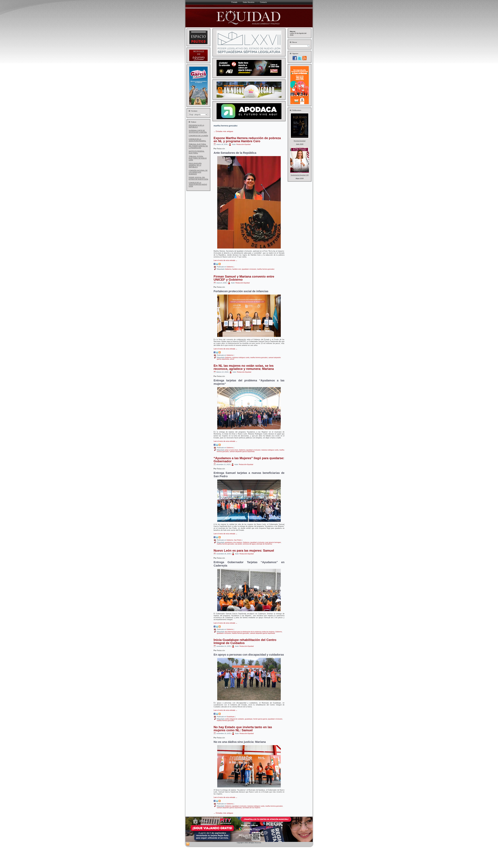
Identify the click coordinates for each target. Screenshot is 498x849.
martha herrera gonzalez (265, 269)
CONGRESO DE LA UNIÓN (198, 136)
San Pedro (237, 540)
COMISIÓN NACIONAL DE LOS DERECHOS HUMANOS (198, 172)
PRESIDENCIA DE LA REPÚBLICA (196, 126)
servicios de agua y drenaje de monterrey (257, 544)
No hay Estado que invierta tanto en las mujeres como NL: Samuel (243, 728)
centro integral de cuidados (234, 719)
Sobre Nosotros (248, 2)
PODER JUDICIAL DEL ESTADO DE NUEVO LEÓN (198, 178)
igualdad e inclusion (249, 269)
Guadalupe (230, 717)
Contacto (263, 2)
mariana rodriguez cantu (241, 357)
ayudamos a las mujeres (233, 542)
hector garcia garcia (260, 719)
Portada (234, 2)
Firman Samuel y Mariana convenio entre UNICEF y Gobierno (244, 278)
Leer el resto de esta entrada (225, 260)
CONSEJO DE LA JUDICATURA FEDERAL (197, 140)
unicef (232, 359)
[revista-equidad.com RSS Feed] (187, 844)
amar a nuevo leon (231, 450)
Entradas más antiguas (223, 131)
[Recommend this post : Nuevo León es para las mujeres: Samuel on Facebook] (215, 627)
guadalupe (249, 719)
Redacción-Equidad (243, 144)
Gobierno (230, 267)
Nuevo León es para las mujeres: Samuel (244, 550)
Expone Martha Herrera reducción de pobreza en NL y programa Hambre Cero (247, 139)
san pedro (238, 544)
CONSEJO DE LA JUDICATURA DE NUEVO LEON (198, 184)
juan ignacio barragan (273, 542)
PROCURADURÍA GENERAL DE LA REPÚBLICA (195, 165)
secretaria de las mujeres (251, 808)
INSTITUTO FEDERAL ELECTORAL (196, 152)
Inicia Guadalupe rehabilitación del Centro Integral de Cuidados (245, 641)
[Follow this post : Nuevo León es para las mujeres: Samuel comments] (220, 627)
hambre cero (236, 269)
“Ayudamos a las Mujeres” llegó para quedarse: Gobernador (249, 459)
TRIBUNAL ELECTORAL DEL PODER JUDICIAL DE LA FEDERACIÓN (198, 146)
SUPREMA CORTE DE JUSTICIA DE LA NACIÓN (198, 131)
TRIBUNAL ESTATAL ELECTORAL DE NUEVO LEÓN (198, 158)
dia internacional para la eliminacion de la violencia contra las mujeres (250, 632)
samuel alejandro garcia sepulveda (242, 451)
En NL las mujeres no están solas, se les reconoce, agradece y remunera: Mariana (244, 367)
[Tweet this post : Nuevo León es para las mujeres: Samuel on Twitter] (217, 627)
